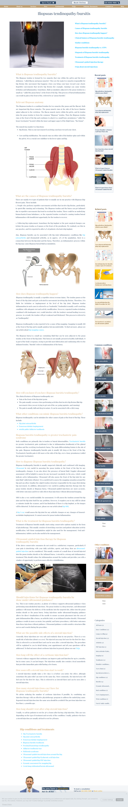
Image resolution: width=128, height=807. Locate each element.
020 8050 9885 (86, 791)
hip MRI (66, 506)
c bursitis (81, 441)
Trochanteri (73, 441)
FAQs (78, 648)
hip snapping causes (36, 330)
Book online (98, 791)
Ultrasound (20, 468)
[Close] (126, 794)
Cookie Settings (107, 800)
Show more (104, 601)
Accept (119, 800)
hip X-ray (20, 512)
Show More (104, 523)
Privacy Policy (7, 804)
